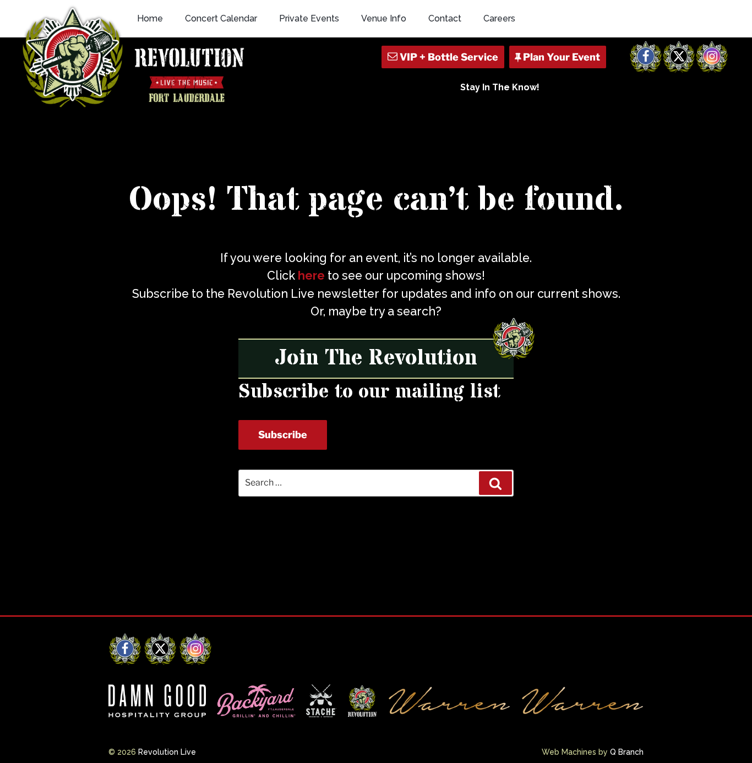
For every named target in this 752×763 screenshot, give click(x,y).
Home (150, 18)
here (311, 275)
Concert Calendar (221, 18)
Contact (444, 18)
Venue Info (383, 18)
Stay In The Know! (500, 87)
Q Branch (627, 752)
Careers (499, 18)
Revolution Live (167, 752)
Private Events (309, 18)
